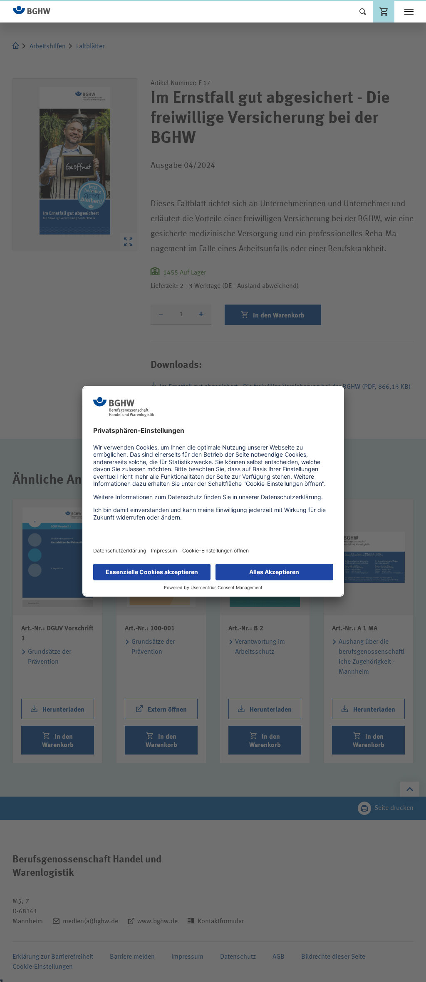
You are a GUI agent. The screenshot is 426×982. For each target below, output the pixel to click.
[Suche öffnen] (363, 11)
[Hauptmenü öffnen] (409, 12)
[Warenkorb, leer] (383, 11)
